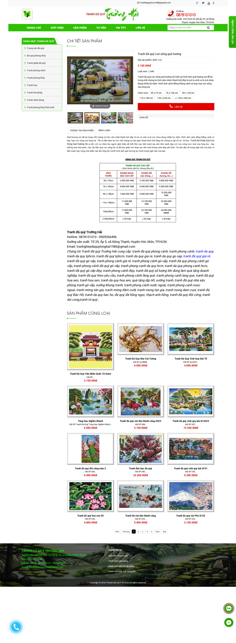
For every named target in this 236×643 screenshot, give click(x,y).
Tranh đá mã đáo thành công (140, 515)
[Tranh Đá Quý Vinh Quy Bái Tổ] (190, 339)
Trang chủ (33, 27)
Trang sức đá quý (35, 48)
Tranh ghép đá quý (36, 62)
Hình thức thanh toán (118, 555)
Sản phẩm (80, 27)
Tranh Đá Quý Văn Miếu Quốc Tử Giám (90, 373)
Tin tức (121, 27)
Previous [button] (70, 119)
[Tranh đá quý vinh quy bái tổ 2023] (190, 401)
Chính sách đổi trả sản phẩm (121, 566)
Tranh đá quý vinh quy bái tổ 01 (191, 468)
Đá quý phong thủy (36, 55)
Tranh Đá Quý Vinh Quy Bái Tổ (191, 358)
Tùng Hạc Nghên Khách (90, 421)
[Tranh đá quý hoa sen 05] (90, 496)
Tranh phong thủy (36, 77)
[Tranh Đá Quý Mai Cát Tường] (140, 339)
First (117, 531)
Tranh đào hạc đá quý (140, 468)
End (164, 531)
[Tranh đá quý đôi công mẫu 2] (90, 449)
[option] (100, 80)
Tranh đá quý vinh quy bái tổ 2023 (191, 421)
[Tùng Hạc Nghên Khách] (90, 401)
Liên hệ (140, 27)
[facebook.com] (213, 3)
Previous (126, 531)
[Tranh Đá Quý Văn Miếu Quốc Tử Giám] (90, 346)
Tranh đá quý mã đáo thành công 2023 (140, 421)
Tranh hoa (32, 85)
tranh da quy (204, 251)
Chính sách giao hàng (118, 560)
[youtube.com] (208, 4)
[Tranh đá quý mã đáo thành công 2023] (140, 401)
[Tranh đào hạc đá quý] (140, 449)
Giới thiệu (57, 27)
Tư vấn (101, 27)
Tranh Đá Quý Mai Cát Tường (140, 358)
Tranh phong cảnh (36, 70)
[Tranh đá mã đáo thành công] (140, 496)
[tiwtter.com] (203, 3)
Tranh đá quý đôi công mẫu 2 (90, 468)
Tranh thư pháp (34, 92)
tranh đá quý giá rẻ (196, 256)
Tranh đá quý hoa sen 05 (90, 515)
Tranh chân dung (35, 99)
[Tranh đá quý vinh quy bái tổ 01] (190, 449)
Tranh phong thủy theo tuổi (40, 107)
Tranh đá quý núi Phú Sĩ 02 (190, 515)
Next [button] (130, 119)
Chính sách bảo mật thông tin (121, 571)
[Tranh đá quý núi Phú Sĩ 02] (190, 496)
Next (158, 531)
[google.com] (197, 3)
